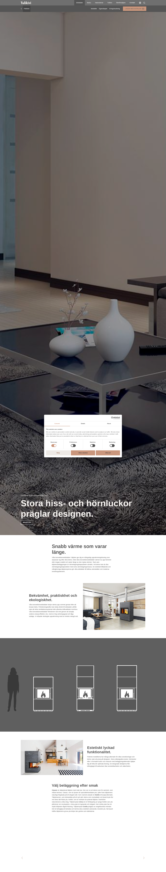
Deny (58, 453)
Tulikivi (109, 3)
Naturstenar (99, 3)
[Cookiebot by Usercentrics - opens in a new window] (112, 418)
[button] (144, 3)
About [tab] (109, 423)
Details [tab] (83, 423)
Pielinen (26, 9)
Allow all (107, 453)
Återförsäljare (120, 3)
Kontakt (132, 3)
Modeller (94, 9)
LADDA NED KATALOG (133, 9)
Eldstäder (79, 3)
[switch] (73, 445)
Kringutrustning (114, 9)
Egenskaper (103, 9)
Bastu (89, 3)
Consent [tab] (57, 423)
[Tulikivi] (28, 2)
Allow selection (83, 453)
